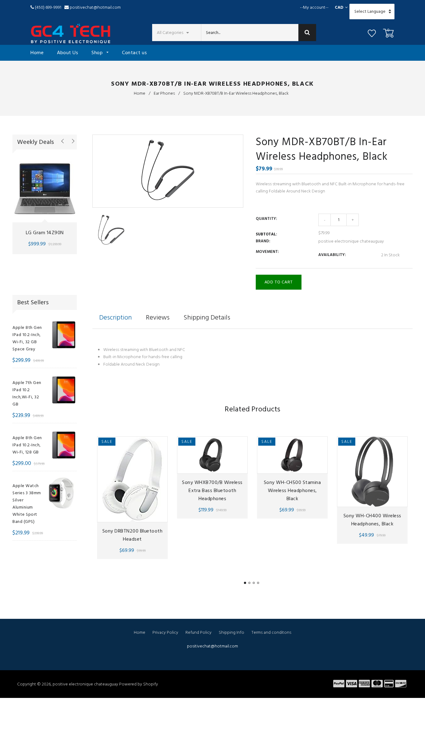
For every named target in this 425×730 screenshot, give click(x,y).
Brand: (263, 241)
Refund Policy (198, 632)
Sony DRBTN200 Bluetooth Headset (132, 535)
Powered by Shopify (138, 684)
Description (115, 317)
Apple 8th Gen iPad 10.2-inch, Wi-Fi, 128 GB (27, 445)
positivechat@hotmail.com (95, 7)
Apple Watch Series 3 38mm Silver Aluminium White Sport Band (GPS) (26, 503)
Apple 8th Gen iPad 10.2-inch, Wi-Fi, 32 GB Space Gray (27, 338)
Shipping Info (231, 632)
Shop (97, 53)
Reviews (158, 317)
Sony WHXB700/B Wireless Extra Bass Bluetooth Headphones (212, 490)
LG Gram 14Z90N (45, 233)
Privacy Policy (165, 632)
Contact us (134, 53)
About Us (67, 53)
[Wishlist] (372, 34)
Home (37, 53)
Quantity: (266, 218)
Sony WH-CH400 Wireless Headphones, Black (372, 520)
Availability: (332, 254)
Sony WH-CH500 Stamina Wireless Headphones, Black (292, 490)
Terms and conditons (271, 632)
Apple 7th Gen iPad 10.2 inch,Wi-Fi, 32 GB (26, 393)
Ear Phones (164, 93)
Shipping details (207, 317)
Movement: (267, 251)
